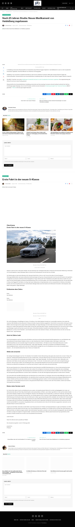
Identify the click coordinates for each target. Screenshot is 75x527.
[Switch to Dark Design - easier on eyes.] (70, 8)
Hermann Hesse (8, 25)
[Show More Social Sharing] (72, 25)
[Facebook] (3, 68)
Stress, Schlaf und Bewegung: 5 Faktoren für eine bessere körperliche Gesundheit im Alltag (13, 133)
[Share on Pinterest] (69, 25)
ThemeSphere (44, 515)
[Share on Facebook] (66, 25)
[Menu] (2, 8)
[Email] (3, 80)
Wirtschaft (29, 8)
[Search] (72, 8)
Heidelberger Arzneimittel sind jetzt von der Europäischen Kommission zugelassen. (40, 79)
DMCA (33, 512)
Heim (7, 8)
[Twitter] (3, 71)
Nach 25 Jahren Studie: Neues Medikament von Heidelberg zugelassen (55, 432)
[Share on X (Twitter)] (67, 25)
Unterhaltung (51, 8)
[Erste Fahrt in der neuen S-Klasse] (37, 203)
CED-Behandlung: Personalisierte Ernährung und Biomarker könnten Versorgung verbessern (62, 133)
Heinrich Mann (8, 183)
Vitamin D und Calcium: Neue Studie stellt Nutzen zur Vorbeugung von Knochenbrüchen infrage (36, 134)
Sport (44, 8)
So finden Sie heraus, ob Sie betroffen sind (36, 464)
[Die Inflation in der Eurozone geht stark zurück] (62, 456)
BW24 (14, 87)
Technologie (37, 8)
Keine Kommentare (23, 25)
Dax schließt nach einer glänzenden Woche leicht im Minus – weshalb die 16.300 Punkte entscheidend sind (12, 465)
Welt (22, 8)
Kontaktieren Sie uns (61, 8)
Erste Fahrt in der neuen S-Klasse (28, 100)
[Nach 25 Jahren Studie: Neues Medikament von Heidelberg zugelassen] (37, 45)
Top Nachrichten (13, 8)
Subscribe (64, 3)
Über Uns (16, 512)
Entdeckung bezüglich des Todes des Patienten (55, 86)
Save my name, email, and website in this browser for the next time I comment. (19, 161)
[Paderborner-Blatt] (37, 3)
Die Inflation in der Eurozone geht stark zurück (61, 464)
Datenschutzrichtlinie (55, 512)
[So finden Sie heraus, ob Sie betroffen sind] (37, 456)
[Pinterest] (3, 77)
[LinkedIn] (3, 74)
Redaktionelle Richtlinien (42, 512)
